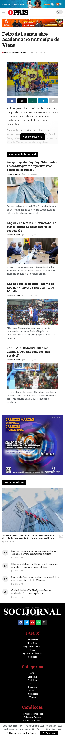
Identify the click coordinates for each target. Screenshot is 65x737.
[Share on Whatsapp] (32, 100)
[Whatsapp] (38, 622)
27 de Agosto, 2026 (30, 235)
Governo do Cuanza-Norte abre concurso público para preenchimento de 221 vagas (35, 579)
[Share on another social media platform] (53, 100)
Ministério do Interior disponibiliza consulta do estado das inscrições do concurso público (28, 537)
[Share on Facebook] (11, 100)
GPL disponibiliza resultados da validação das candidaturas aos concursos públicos (34, 565)
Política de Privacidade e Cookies (22, 733)
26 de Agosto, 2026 (30, 360)
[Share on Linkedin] (43, 100)
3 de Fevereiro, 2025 (38, 52)
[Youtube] (32, 622)
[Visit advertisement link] (32, 25)
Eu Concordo (49, 733)
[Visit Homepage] (18, 12)
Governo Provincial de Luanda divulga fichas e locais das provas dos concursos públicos (34, 552)
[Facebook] (20, 622)
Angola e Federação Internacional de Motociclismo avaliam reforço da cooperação (31, 226)
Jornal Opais (19, 52)
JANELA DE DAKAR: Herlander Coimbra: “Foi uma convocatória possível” (28, 351)
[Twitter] (26, 622)
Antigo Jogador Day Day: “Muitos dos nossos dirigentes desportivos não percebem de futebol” (32, 165)
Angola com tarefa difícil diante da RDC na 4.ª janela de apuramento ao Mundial (30, 287)
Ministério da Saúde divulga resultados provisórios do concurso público (31, 592)
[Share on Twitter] (22, 100)
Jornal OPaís (15, 174)
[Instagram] (44, 622)
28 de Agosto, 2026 (30, 174)
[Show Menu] (3, 12)
